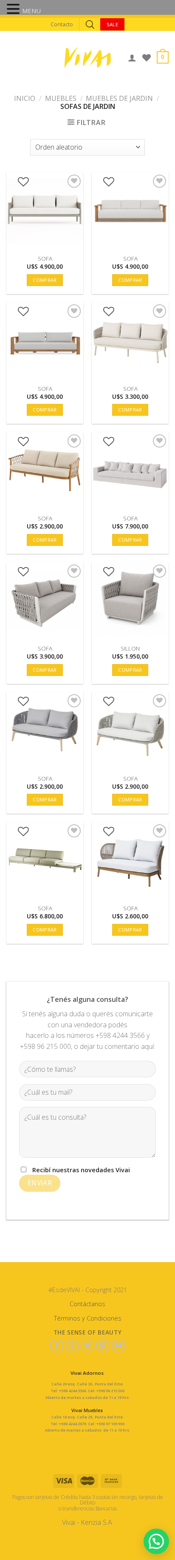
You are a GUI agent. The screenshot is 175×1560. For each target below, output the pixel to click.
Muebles (60, 98)
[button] (14, 10)
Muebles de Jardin (119, 98)
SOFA (45, 258)
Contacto (62, 24)
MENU (31, 10)
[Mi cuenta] (132, 57)
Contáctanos (87, 1304)
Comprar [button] (44, 280)
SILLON (130, 648)
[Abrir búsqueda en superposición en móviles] (90, 24)
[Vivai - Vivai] (87, 57)
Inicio (24, 98)
